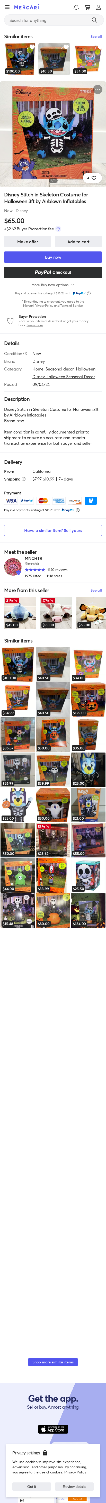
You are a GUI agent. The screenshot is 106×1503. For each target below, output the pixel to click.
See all (96, 590)
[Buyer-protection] (58, 229)
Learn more (35, 325)
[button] (76, 7)
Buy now (53, 257)
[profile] (99, 7)
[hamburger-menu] (7, 7)
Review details (74, 1486)
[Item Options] (98, 89)
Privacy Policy (75, 1472)
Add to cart (78, 241)
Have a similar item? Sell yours (53, 530)
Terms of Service (71, 305)
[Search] (94, 20)
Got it (32, 1486)
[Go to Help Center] (25, 353)
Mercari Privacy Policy (38, 305)
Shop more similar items (53, 1362)
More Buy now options (49, 284)
